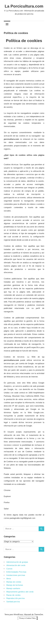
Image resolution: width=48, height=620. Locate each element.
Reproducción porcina (15, 598)
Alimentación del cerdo (15, 565)
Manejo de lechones (14, 585)
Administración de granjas (17, 562)
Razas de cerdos (13, 595)
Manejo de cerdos (13, 582)
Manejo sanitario (13, 588)
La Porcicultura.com (24, 6)
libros (8, 579)
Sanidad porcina (13, 602)
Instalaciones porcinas (15, 575)
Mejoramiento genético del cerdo (19, 592)
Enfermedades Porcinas (16, 572)
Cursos (9, 569)
